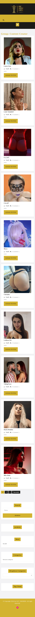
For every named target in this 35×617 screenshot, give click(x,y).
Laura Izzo (7, 66)
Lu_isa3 (6, 157)
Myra (5, 249)
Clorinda (7, 294)
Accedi (5, 543)
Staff (7, 69)
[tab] (17, 24)
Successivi (16, 492)
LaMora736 (7, 340)
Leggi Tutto (12, 76)
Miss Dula (7, 475)
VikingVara (7, 384)
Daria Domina (8, 429)
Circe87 (6, 203)
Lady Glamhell (9, 112)
